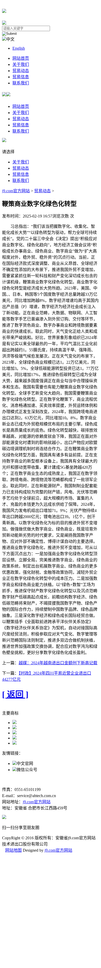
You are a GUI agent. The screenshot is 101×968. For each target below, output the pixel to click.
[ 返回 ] (15, 694)
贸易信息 (20, 77)
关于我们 (20, 64)
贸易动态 (20, 70)
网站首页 (20, 58)
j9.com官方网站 (16, 191)
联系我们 (20, 83)
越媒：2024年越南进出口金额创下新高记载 (58, 663)
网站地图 (13, 850)
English (18, 48)
